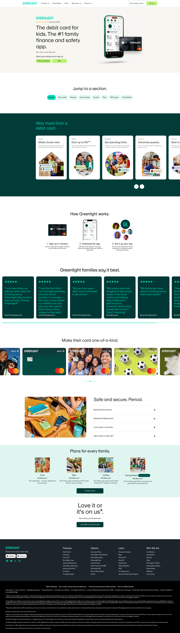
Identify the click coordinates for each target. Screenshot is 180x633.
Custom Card (95, 563)
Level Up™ (66, 557)
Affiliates (150, 571)
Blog (120, 554)
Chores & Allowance (70, 563)
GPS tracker (114, 97)
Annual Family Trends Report (128, 574)
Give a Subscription (97, 571)
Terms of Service (20, 590)
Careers (149, 557)
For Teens (66, 571)
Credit (93, 574)
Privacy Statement (47, 590)
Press (148, 560)
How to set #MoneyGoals (126, 586)
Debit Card (66, 552)
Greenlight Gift (96, 568)
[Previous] (136, 186)
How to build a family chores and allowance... (73, 586)
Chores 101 (122, 557)
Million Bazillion (124, 566)
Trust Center (151, 574)
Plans (66, 3)
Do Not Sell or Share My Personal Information (145, 590)
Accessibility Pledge (12, 592)
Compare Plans (96, 552)
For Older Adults (68, 574)
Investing (66, 554)
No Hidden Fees (68, 560)
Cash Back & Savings (70, 566)
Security (96, 97)
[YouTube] (11, 560)
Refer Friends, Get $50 (98, 566)
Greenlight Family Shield (99, 554)
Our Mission (151, 552)
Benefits (51, 97)
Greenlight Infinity (97, 557)
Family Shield (126, 97)
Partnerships (151, 568)
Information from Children (62, 590)
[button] (143, 3)
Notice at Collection (166, 590)
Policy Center (10, 590)
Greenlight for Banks (153, 566)
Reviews (73, 97)
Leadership (150, 554)
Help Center (123, 563)
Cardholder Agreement (33, 590)
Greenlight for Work (153, 563)
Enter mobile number (137, 3)
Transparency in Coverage (123, 590)
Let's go (151, 3)
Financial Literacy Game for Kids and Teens (102, 586)
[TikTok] (15, 560)
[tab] (83, 381)
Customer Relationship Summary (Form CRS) (100, 590)
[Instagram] (19, 560)
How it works (62, 97)
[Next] (142, 186)
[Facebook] (7, 560)
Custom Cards (85, 97)
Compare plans (90, 491)
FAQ (120, 568)
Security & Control (69, 568)
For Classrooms (124, 571)
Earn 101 (121, 560)
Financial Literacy (125, 552)
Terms (130, 616)
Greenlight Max (96, 560)
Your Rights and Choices (78, 590)
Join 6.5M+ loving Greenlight (90, 524)
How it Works (57, 3)
